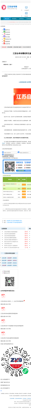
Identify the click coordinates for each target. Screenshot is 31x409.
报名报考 (9, 257)
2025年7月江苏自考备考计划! (14, 220)
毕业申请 (7, 44)
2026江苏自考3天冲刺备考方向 (11, 241)
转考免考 (4, 265)
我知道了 (26, 67)
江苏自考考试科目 (18, 398)
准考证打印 (8, 39)
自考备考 (7, 34)
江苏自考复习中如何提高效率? (14, 222)
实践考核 (9, 262)
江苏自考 (24, 398)
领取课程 (24, 184)
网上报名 (7, 37)
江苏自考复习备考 (17, 47)
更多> (13, 291)
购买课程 (24, 188)
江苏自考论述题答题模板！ (10, 233)
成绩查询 (7, 41)
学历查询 (14, 265)
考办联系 (9, 265)
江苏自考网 (9, 47)
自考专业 (21, 18)
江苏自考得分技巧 (8, 243)
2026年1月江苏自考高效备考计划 (11, 247)
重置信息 (11, 156)
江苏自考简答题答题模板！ (10, 235)
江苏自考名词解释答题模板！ (10, 237)
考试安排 (7, 32)
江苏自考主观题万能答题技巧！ (11, 239)
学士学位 (4, 262)
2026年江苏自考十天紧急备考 (11, 245)
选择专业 (7, 30)
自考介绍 (4, 257)
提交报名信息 (5, 156)
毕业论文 (14, 262)
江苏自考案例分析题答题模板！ (11, 231)
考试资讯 (14, 18)
